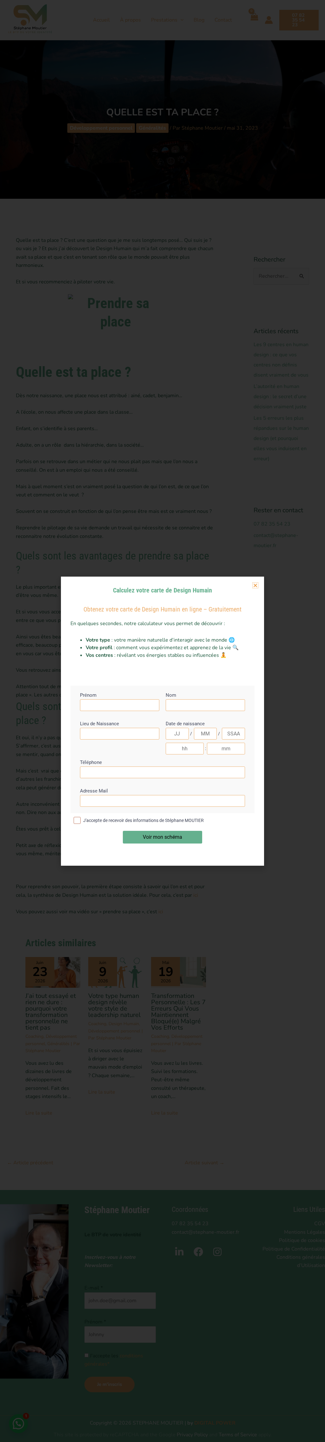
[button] (255, 585)
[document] (162, 721)
